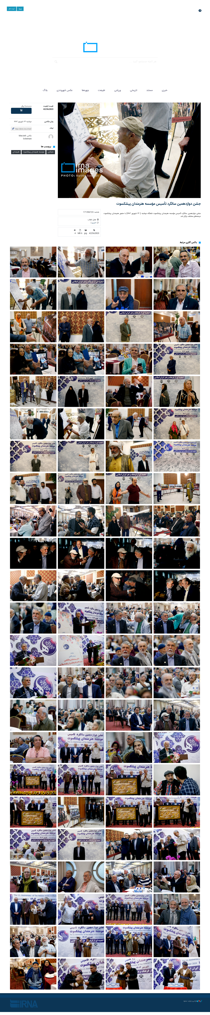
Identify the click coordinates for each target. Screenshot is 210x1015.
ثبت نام (11, 8)
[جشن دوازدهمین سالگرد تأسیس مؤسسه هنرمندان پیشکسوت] (129, 150)
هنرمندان (16, 152)
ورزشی (117, 90)
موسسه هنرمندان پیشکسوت (33, 152)
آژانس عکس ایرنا (105, 48)
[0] (21, 111)
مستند (149, 90)
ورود (20, 8)
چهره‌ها (85, 90)
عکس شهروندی (65, 90)
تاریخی (133, 90)
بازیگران (51, 152)
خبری (164, 90)
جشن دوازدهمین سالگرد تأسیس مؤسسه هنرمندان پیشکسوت (158, 204)
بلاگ (45, 90)
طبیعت (101, 90)
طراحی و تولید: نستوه (190, 1001)
